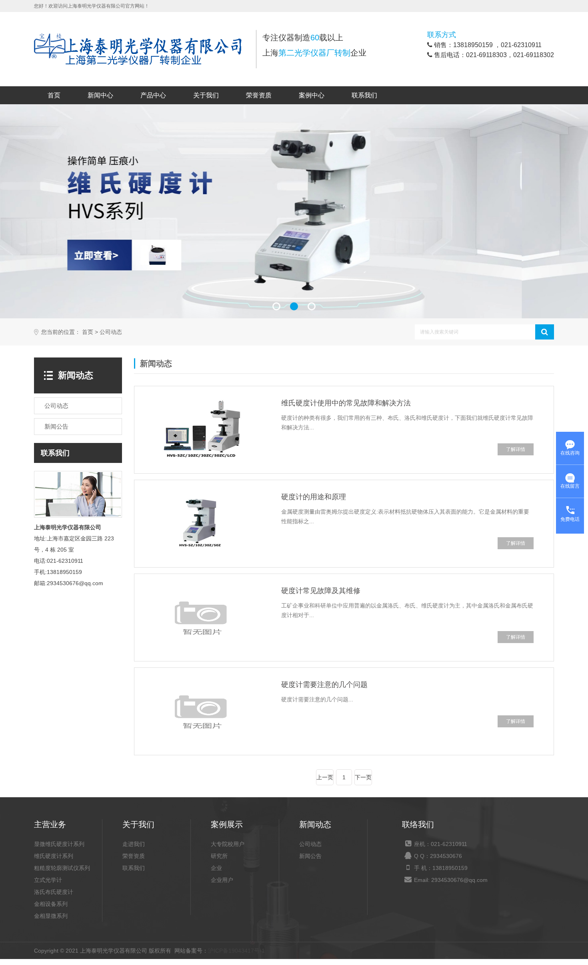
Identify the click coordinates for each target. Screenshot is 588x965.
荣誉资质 (259, 95)
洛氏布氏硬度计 (53, 892)
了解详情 (515, 449)
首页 (54, 95)
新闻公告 (310, 856)
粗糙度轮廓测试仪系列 (62, 868)
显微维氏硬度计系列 (59, 844)
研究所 (219, 856)
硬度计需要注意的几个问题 (324, 685)
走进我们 (133, 844)
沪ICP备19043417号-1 (236, 950)
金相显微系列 (51, 916)
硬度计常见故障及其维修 (320, 591)
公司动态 (111, 332)
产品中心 (153, 95)
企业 (216, 868)
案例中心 (311, 95)
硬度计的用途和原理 (313, 497)
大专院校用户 (227, 844)
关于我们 (206, 95)
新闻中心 (100, 95)
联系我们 (364, 95)
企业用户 (222, 880)
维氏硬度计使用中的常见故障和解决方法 (346, 403)
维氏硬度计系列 (53, 856)
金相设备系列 (51, 904)
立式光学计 (48, 880)
